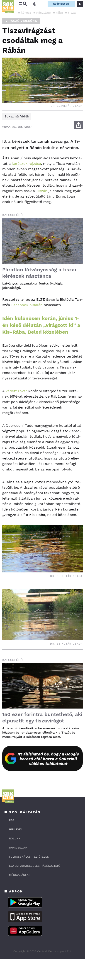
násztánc (43, 12)
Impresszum (18, 847)
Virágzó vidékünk (21, 21)
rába (59, 12)
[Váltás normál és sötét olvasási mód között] (34, 4)
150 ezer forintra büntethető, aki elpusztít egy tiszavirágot (42, 717)
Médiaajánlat (19, 875)
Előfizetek (61, 4)
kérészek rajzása (26, 163)
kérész (26, 12)
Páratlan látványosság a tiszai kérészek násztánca (39, 273)
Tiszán (41, 191)
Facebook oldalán (27, 305)
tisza (72, 12)
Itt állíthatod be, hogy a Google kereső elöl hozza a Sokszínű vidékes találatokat (48, 759)
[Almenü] (23, 4)
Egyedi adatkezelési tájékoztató (34, 865)
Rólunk (14, 838)
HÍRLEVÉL (15, 829)
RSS (12, 820)
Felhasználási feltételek (29, 856)
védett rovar (16, 391)
